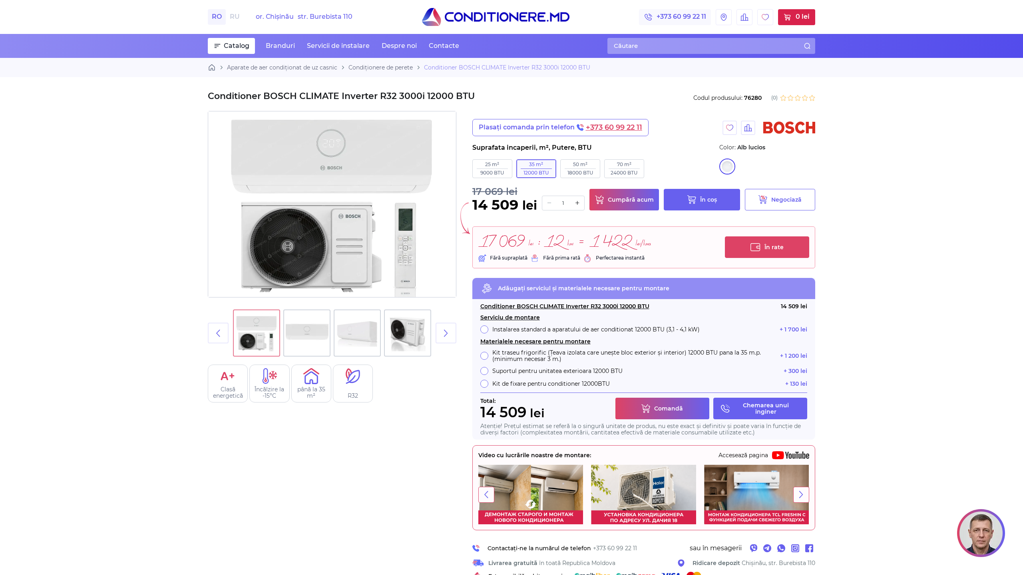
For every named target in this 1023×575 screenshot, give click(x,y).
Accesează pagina (743, 455)
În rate (774, 247)
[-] (549, 203)
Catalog (236, 46)
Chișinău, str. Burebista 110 (754, 563)
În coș (708, 199)
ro (217, 16)
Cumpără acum (631, 199)
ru (235, 16)
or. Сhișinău (304, 16)
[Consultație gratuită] (981, 533)
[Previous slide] (218, 333)
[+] (577, 203)
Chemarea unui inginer (766, 408)
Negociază (786, 199)
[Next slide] (446, 333)
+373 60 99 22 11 (681, 16)
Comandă (668, 408)
